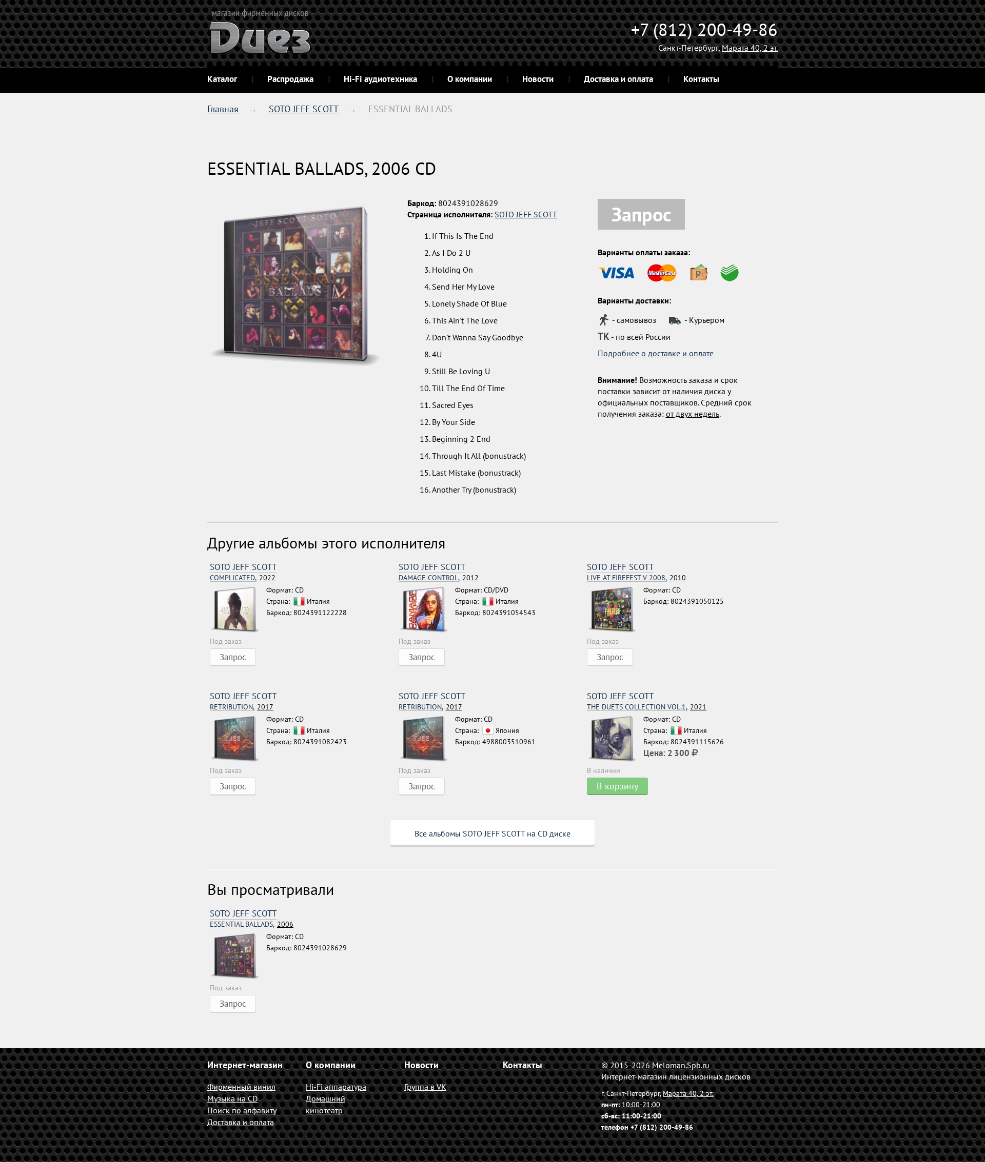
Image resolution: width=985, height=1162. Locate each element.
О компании (469, 79)
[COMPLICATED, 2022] (238, 610)
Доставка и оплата (618, 79)
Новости (538, 79)
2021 (646, 707)
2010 (636, 578)
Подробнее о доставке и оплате (656, 353)
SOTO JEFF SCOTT (304, 109)
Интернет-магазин (245, 1065)
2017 (241, 707)
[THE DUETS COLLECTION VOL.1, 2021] (615, 739)
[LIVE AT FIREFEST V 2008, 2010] (615, 610)
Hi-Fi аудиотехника (380, 79)
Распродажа (290, 79)
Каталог (222, 79)
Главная (223, 109)
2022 (242, 578)
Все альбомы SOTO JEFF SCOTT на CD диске (492, 833)
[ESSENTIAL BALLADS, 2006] (238, 956)
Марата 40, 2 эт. (750, 48)
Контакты (701, 79)
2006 (251, 924)
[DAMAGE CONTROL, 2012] (427, 610)
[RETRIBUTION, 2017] (238, 739)
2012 (439, 578)
